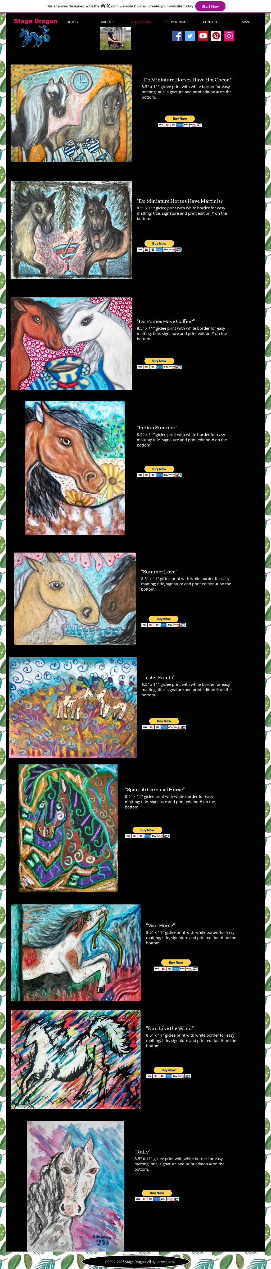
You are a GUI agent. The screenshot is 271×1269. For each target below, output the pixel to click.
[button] (180, 121)
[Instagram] (229, 36)
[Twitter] (190, 36)
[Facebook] (177, 36)
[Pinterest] (216, 36)
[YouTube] (203, 36)
